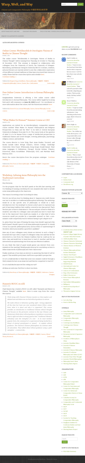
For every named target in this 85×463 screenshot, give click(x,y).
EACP (65, 406)
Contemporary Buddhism (71, 323)
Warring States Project (70, 429)
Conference (45, 272)
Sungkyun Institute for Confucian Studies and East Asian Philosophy (71, 425)
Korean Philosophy (40, 108)
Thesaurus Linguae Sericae (71, 291)
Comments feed (68, 182)
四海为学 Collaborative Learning (12, 36)
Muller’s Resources (69, 275)
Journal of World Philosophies (72, 359)
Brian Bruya (13, 272)
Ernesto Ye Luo (14, 108)
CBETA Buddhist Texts (70, 239)
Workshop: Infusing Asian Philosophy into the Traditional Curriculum (23, 176)
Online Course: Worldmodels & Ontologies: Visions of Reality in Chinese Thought (27, 52)
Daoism (24, 83)
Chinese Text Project (69, 255)
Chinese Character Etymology (72, 243)
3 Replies (52, 166)
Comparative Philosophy (71, 318)
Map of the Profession (70, 273)
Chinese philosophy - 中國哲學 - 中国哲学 (37, 81)
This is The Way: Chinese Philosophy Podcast (55, 31)
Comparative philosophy (9, 83)
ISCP (64, 409)
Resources (10, 336)
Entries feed (67, 180)
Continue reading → (9, 77)
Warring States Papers (70, 363)
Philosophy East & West (70, 361)
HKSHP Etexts (67, 264)
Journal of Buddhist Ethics (71, 343)
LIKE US (64, 47)
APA (64, 379)
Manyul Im (13, 334)
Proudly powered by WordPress (37, 459)
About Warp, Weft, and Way (10, 31)
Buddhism (22, 81)
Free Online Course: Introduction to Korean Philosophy (28, 92)
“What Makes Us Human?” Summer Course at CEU (26, 120)
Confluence (67, 320)
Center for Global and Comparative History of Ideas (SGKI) (72, 393)
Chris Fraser (13, 164)
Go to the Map (67, 300)
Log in (65, 177)
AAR (64, 372)
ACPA (65, 377)
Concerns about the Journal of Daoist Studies (73, 63)
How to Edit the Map (69, 302)
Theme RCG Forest (51, 459)
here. (50, 104)
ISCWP (65, 411)
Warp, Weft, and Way (17, 4)
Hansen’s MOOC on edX (13, 283)
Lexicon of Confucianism (71, 270)
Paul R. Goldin (71, 148)
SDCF (65, 416)
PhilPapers (66, 284)
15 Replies (52, 274)
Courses (18, 83)
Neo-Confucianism (32, 83)
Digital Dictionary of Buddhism (72, 257)
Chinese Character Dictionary (72, 241)
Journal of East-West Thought (72, 357)
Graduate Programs (30, 31)
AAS (64, 375)
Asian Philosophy (24, 108)
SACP (65, 413)
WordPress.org (68, 184)
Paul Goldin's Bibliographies (71, 282)
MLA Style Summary (69, 451)
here (42, 74)
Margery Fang (14, 81)
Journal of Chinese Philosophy (72, 350)
